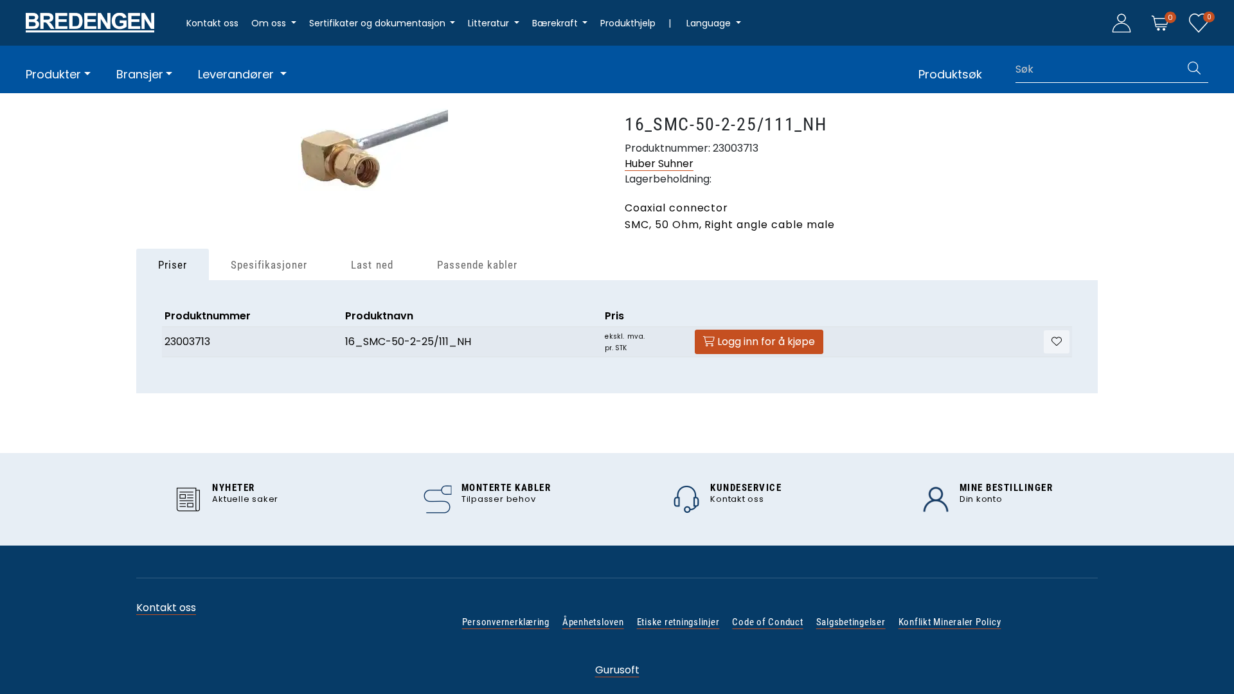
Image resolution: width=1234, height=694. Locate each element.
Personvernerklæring (506, 622)
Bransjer (139, 74)
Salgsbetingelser (851, 622)
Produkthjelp (628, 23)
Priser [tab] (172, 264)
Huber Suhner (659, 163)
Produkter (53, 74)
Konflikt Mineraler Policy (950, 622)
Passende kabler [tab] (477, 264)
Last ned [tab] (372, 264)
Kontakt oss (212, 23)
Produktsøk (950, 74)
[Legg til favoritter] (1056, 341)
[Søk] (1194, 69)
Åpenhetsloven (593, 622)
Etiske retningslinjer (678, 622)
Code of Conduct (767, 622)
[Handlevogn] (1160, 22)
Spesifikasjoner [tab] (269, 264)
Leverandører (237, 74)
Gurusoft (617, 670)
